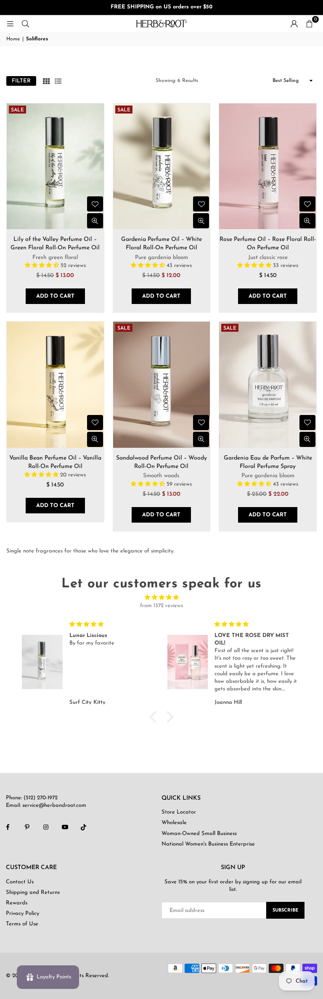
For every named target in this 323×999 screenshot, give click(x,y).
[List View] (58, 81)
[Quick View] (95, 220)
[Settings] (294, 23)
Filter (21, 81)
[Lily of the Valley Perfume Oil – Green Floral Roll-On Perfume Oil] (55, 166)
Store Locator (179, 812)
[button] (309, 23)
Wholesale (174, 822)
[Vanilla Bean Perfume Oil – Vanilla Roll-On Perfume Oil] (55, 385)
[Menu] (10, 23)
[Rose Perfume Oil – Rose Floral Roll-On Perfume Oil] (267, 166)
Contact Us (20, 882)
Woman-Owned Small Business (199, 833)
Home (13, 39)
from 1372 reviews (161, 605)
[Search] (25, 23)
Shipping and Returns (33, 892)
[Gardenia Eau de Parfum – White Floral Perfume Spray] (267, 385)
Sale (17, 110)
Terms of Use (22, 924)
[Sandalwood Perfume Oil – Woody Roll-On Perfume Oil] (161, 385)
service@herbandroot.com (53, 805)
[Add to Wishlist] (95, 203)
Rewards (16, 903)
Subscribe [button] (285, 910)
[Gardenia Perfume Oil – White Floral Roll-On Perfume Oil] (161, 166)
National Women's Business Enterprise (208, 844)
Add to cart (55, 296)
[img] (161, 597)
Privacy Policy (22, 913)
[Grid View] (46, 81)
